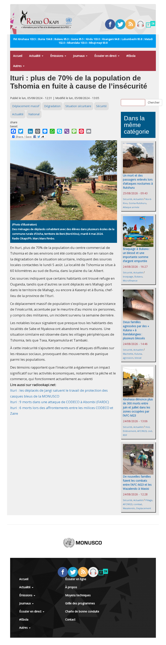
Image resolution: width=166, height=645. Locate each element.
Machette (128, 353)
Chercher (154, 102)
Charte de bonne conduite (82, 611)
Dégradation (52, 106)
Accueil (17, 56)
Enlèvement (129, 430)
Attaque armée (131, 207)
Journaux (79, 56)
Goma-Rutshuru (137, 203)
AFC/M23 (142, 430)
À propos (71, 587)
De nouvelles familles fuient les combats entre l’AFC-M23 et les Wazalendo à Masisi (137, 483)
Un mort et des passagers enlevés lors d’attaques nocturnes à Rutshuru (138, 181)
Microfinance (130, 280)
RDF (125, 435)
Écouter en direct (105, 56)
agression (128, 357)
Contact (70, 619)
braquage (128, 276)
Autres (17, 66)
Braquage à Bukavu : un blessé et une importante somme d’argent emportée (136, 255)
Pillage (148, 500)
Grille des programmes (80, 603)
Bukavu (138, 276)
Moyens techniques (78, 595)
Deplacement (143, 508)
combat (137, 504)
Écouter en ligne (75, 579)
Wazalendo (129, 508)
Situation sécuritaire (78, 106)
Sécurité (101, 106)
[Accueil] (47, 19)
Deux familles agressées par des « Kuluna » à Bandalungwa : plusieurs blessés (136, 330)
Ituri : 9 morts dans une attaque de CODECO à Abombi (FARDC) (59, 402)
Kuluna (138, 353)
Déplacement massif (25, 106)
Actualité (35, 56)
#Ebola (130, 56)
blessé (138, 357)
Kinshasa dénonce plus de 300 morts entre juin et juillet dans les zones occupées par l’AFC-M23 (138, 407)
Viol (147, 426)
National (33, 114)
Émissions (57, 56)
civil (150, 430)
